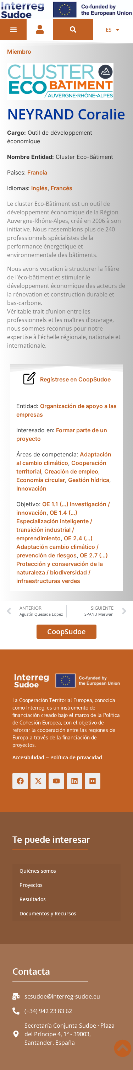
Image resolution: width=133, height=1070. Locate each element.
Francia (37, 172)
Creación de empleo (71, 471)
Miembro (19, 51)
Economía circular (40, 479)
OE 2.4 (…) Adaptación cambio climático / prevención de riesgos (57, 547)
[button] (73, 30)
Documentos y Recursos (48, 913)
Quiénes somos (38, 870)
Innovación (31, 488)
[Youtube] (56, 781)
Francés (61, 188)
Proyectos (31, 885)
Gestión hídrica (88, 479)
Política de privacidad (76, 757)
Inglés (39, 188)
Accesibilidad (28, 757)
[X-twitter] (38, 781)
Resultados (33, 899)
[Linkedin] (74, 781)
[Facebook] (20, 781)
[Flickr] (92, 781)
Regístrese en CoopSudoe (75, 379)
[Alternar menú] (13, 29)
